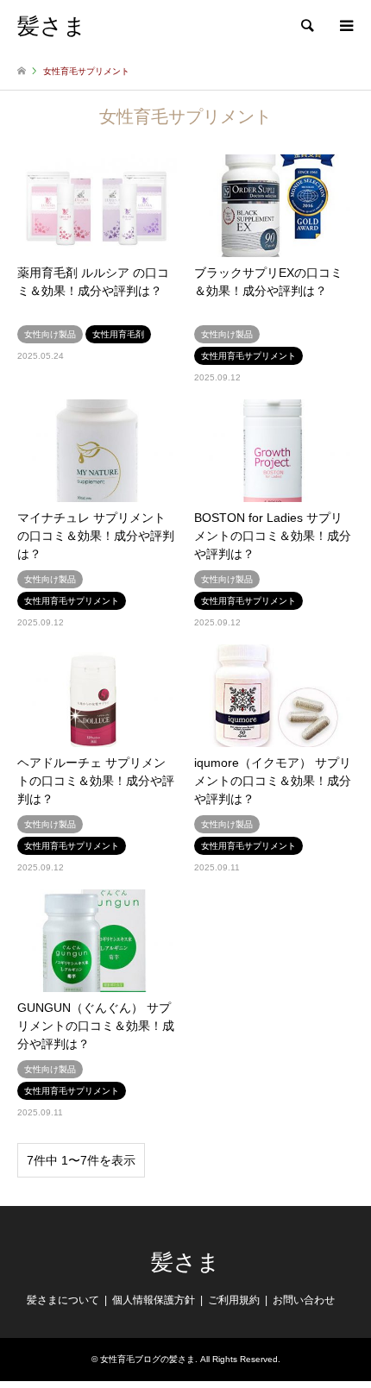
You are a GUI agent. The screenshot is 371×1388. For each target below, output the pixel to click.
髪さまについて (63, 1300)
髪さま (185, 1262)
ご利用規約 (234, 1300)
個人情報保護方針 (153, 1300)
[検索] (306, 26)
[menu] (345, 26)
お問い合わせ (304, 1300)
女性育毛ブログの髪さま (147, 1359)
